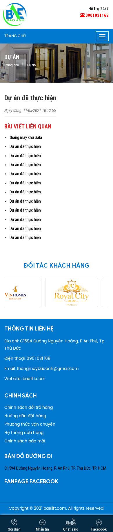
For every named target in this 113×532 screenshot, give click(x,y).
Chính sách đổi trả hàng (28, 408)
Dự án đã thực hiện (25, 146)
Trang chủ (15, 36)
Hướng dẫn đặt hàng (25, 416)
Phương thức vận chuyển (29, 424)
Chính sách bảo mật (24, 441)
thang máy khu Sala (26, 137)
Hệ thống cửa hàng (23, 433)
